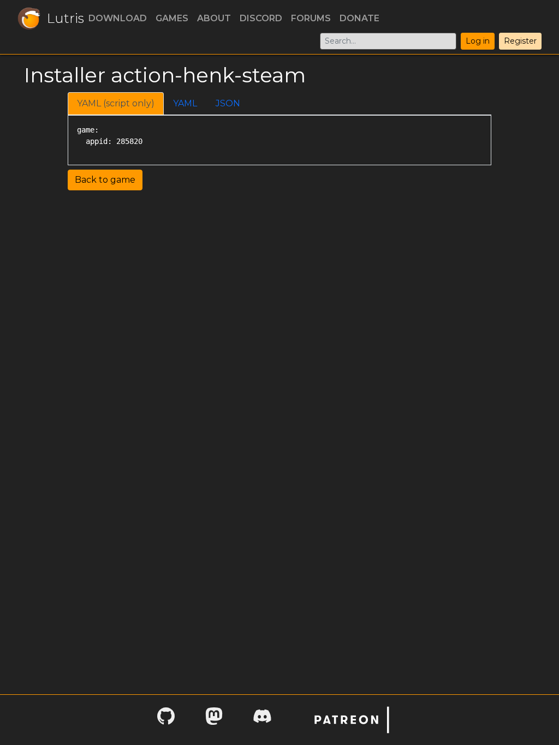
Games (172, 18)
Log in (478, 41)
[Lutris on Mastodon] (214, 719)
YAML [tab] (185, 103)
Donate (359, 18)
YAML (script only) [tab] (115, 103)
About (214, 18)
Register (520, 41)
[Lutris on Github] (166, 719)
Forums (311, 18)
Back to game (105, 180)
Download (117, 18)
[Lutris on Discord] (262, 719)
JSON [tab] (228, 103)
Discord (261, 18)
